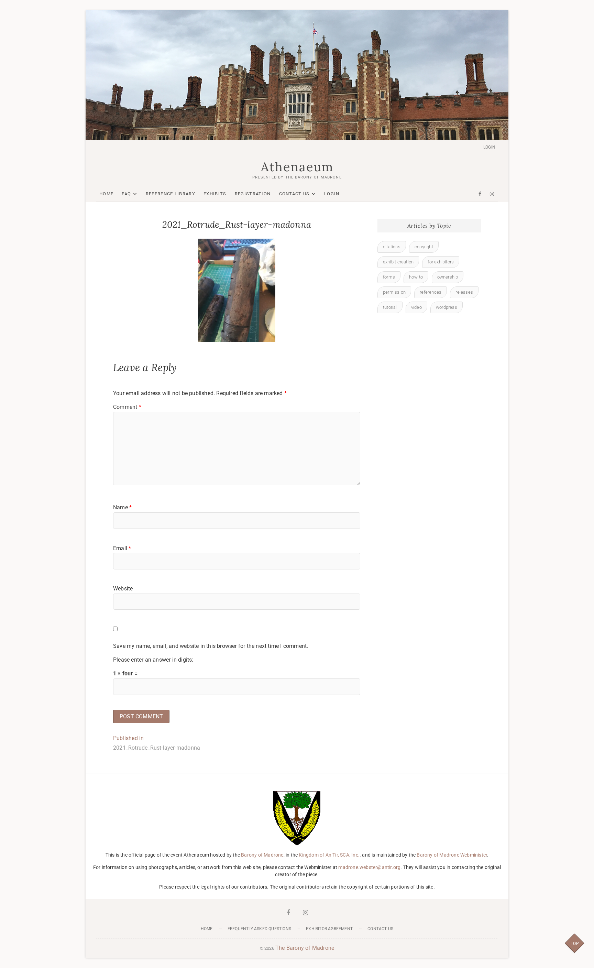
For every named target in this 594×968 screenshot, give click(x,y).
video (416, 307)
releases (464, 292)
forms (389, 277)
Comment (127, 407)
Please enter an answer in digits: (153, 659)
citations (391, 246)
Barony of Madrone (262, 855)
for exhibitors (441, 261)
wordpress (446, 307)
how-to (416, 277)
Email (122, 548)
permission (394, 292)
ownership (447, 277)
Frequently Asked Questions (259, 928)
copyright (424, 246)
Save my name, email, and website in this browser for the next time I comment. (210, 646)
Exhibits (215, 193)
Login (489, 147)
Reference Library (170, 193)
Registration (253, 193)
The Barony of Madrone (304, 948)
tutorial (390, 307)
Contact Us (294, 193)
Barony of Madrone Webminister (452, 855)
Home (106, 193)
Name (122, 507)
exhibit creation (398, 261)
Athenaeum (297, 166)
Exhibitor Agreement (329, 928)
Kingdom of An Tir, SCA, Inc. (329, 855)
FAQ (126, 193)
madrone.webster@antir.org (369, 867)
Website (123, 588)
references (430, 292)
